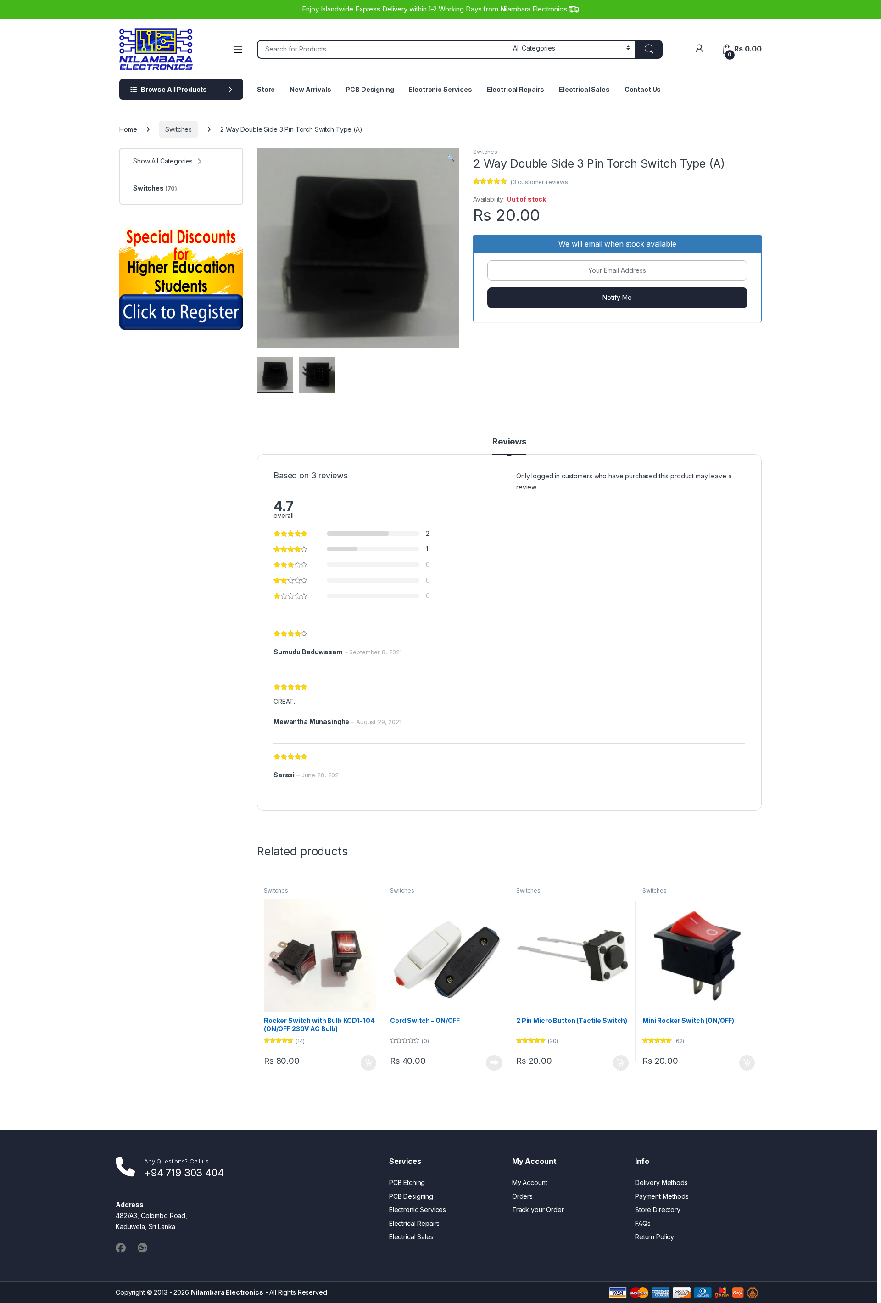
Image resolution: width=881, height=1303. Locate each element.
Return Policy (654, 1237)
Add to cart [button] (368, 1063)
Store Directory (657, 1209)
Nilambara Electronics (227, 1292)
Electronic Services (440, 89)
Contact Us (643, 89)
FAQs (642, 1223)
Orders (522, 1196)
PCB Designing (370, 89)
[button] (451, 157)
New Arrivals (310, 89)
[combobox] (382, 49)
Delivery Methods (661, 1182)
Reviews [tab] (509, 442)
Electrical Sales (584, 89)
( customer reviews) (540, 181)
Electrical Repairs (515, 89)
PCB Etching (407, 1182)
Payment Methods (662, 1196)
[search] (649, 49)
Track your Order (538, 1209)
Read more (494, 1063)
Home (128, 129)
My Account (529, 1182)
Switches (178, 129)
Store (266, 89)
